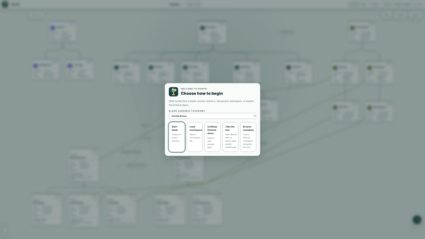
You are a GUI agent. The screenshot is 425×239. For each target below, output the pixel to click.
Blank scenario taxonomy (187, 111)
